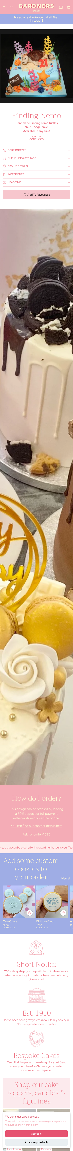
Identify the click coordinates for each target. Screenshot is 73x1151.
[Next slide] (69, 19)
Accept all (36, 1133)
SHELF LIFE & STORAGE (22, 158)
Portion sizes (17, 150)
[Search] (12, 7)
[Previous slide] (4, 19)
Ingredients (16, 174)
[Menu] (4, 7)
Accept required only (36, 1142)
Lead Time (14, 182)
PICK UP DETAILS (18, 166)
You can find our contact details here (36, 826)
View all (65, 878)
